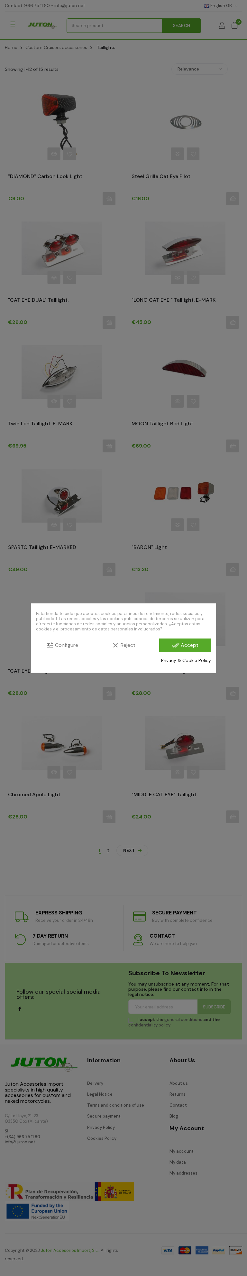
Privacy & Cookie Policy (186, 660)
